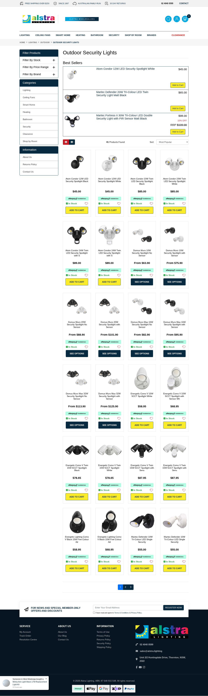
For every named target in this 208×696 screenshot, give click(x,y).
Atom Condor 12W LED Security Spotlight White (125, 68)
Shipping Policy (104, 647)
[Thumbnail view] (66, 142)
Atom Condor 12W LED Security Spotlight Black (77, 179)
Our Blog (62, 636)
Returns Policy (30, 164)
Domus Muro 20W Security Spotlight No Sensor (77, 324)
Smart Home (29, 104)
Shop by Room (30, 141)
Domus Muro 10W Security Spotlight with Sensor (174, 253)
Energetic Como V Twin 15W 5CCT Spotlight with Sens (142, 468)
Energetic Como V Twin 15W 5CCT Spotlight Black (77, 468)
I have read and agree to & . (119, 613)
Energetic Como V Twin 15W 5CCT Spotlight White (109, 468)
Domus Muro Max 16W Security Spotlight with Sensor (174, 324)
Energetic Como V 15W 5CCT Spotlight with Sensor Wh (174, 396)
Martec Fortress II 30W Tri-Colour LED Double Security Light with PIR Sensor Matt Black (124, 117)
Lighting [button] (24, 35)
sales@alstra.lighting (151, 651)
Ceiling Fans (29, 97)
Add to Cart (177, 85)
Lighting (26, 90)
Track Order (25, 636)
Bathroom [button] (97, 35)
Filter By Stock (31, 60)
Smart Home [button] (63, 35)
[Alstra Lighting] (38, 19)
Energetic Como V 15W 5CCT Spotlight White (142, 394)
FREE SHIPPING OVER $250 (37, 3)
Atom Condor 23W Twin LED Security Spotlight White (174, 181)
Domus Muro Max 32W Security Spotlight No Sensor (77, 396)
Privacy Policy (136, 613)
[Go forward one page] (131, 587)
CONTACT (184, 3)
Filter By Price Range (36, 67)
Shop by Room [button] (133, 35)
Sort (152, 142)
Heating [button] (80, 35)
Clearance (178, 35)
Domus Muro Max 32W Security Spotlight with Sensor (109, 396)
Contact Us (28, 171)
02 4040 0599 (146, 644)
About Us (27, 157)
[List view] (72, 142)
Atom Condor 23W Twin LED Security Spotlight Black (141, 181)
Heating (26, 112)
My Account (25, 632)
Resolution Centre (28, 639)
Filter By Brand (32, 74)
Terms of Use (103, 632)
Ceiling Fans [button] (42, 35)
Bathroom (27, 119)
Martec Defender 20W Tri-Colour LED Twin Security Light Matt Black (122, 94)
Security (114, 35)
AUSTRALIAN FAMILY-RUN (89, 3)
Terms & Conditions (121, 613)
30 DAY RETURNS (118, 3)
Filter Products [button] (31, 52)
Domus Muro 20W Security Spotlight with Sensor (109, 324)
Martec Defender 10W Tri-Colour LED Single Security (142, 539)
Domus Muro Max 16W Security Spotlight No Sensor (142, 324)
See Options (142, 282)
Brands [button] (151, 35)
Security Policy (104, 643)
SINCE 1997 (63, 3)
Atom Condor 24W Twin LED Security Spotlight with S (76, 253)
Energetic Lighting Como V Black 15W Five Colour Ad (77, 539)
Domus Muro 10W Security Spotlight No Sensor (142, 253)
